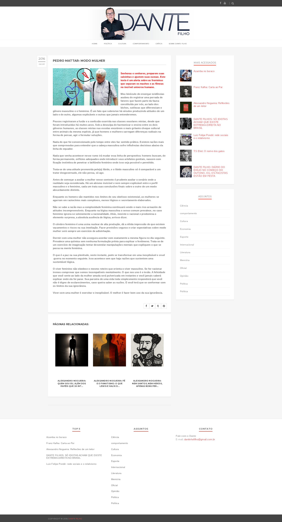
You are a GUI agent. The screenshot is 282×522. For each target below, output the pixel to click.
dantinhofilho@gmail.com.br (199, 439)
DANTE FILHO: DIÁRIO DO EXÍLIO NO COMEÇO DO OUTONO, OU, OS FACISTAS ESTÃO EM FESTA (211, 171)
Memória (184, 260)
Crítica (159, 44)
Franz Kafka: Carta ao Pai (208, 87)
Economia (185, 229)
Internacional (187, 244)
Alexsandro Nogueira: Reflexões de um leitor (70, 449)
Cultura (122, 44)
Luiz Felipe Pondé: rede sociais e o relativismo (71, 464)
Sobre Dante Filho (178, 44)
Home (94, 44)
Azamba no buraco (204, 71)
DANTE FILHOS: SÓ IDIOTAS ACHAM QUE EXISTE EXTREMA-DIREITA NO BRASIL (211, 123)
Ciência (184, 205)
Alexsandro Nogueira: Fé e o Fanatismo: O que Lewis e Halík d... (109, 384)
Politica (184, 283)
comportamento (188, 213)
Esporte (184, 237)
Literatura (185, 252)
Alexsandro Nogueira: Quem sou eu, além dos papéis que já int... (72, 384)
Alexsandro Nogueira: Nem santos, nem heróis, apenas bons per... (147, 384)
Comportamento (141, 44)
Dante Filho (75, 518)
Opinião (184, 276)
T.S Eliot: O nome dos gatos (209, 151)
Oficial (183, 268)
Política (108, 44)
